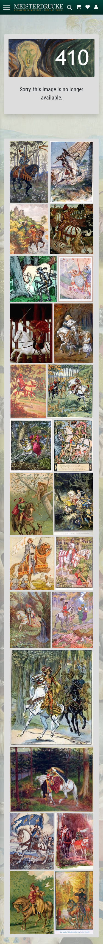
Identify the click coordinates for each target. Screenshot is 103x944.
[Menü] (6, 7)
